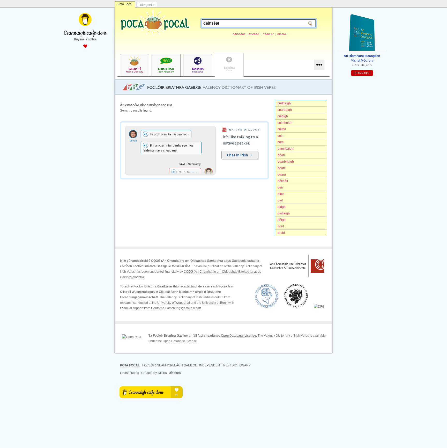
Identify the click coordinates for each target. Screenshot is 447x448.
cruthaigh (284, 103)
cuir (280, 136)
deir (280, 187)
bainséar (239, 34)
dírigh (282, 207)
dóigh (282, 220)
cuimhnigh (285, 123)
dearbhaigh (286, 161)
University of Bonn (215, 303)
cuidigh (283, 116)
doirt (281, 226)
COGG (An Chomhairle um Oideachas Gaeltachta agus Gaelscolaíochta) (204, 261)
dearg (282, 174)
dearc (282, 168)
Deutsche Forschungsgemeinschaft (176, 308)
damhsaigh (285, 148)
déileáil (283, 181)
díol (280, 200)
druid (281, 233)
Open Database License (238, 335)
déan (281, 155)
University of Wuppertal (173, 303)
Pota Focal (124, 4)
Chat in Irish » (239, 155)
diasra (281, 34)
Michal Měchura (169, 373)
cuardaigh (285, 110)
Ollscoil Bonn (168, 292)
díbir (281, 194)
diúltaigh (284, 213)
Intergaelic (146, 5)
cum (281, 142)
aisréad (254, 34)
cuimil (282, 129)
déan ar (268, 34)
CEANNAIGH (362, 73)
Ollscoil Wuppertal (133, 292)
